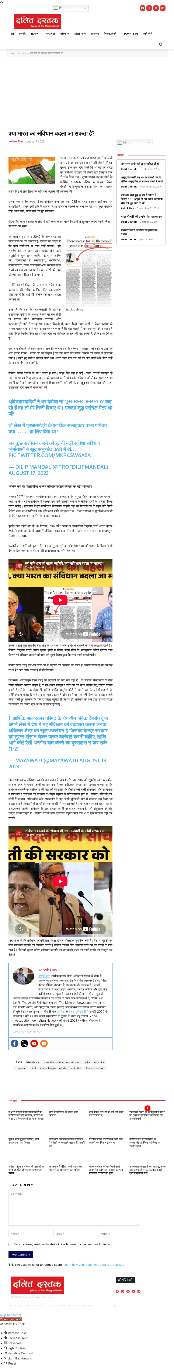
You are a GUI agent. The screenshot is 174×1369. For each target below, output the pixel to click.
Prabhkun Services (101, 1305)
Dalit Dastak (129, 169)
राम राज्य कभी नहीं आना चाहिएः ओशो (140, 163)
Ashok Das (16, 141)
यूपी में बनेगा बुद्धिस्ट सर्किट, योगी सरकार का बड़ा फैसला (23, 1140)
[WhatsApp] (86, 142)
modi (33, 1068)
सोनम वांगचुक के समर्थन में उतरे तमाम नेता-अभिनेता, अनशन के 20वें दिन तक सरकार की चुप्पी (106, 1170)
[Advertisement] (87, 98)
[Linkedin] (127, 1291)
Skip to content (10, 1315)
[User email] (44, 1043)
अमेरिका (61, 1011)
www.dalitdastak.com (27, 1032)
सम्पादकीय (30, 63)
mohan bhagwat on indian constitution (60, 1068)
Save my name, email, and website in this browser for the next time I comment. (63, 1244)
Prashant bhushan (95, 1068)
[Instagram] (163, 8)
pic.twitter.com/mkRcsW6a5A (49, 455)
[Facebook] (149, 8)
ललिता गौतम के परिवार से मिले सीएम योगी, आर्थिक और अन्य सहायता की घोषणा (26, 1170)
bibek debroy (32, 1062)
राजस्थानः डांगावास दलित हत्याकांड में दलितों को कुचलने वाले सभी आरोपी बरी (67, 1142)
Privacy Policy (128, 1305)
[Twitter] (156, 8)
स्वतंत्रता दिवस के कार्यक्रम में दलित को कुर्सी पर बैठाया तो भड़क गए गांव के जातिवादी (147, 1115)
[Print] (105, 142)
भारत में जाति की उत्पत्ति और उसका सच (141, 216)
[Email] (95, 142)
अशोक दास (44, 976)
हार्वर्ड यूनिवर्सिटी (77, 1011)
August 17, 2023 (28, 473)
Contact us (158, 1305)
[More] (61, 1082)
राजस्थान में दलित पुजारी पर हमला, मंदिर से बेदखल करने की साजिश (65, 1168)
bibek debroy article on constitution (62, 1062)
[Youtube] (143, 8)
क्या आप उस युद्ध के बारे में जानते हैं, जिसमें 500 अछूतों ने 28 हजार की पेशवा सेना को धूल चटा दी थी (142, 199)
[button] (161, 44)
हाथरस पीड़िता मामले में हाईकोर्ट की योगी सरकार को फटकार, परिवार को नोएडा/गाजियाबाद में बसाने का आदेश (26, 1115)
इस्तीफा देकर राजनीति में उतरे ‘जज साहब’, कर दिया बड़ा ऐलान (106, 1140)
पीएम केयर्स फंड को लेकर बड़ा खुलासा (63, 1113)
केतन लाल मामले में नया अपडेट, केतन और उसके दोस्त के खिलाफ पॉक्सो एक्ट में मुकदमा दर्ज (147, 1170)
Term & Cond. (144, 1305)
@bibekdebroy (84, 401)
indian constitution (94, 1062)
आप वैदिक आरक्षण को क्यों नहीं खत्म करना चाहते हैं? (106, 1113)
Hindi (62, 8)
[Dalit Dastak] (37, 21)
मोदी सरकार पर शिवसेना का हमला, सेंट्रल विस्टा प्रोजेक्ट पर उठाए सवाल (144, 1142)
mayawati (21, 1068)
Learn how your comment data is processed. (94, 1264)
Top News (15, 63)
